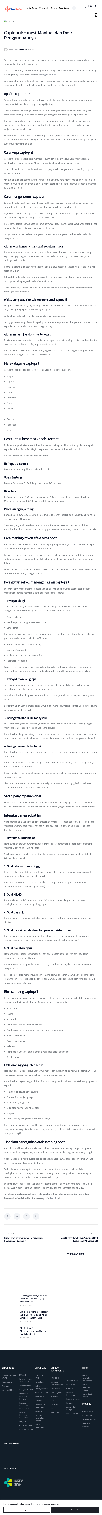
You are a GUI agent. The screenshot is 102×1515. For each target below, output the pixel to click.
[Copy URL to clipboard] (36, 1216)
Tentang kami (56, 1392)
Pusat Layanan (88, 1411)
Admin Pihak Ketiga (71, 1408)
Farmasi (69, 1403)
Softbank (54, 1404)
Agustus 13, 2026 (26, 1305)
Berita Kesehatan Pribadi (86, 1387)
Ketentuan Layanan (86, 1424)
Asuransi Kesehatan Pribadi (39, 1418)
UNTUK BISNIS (8, 1368)
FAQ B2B (22, 1421)
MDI (52, 1408)
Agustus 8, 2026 (25, 1322)
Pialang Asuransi (72, 1399)
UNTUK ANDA (40, 1368)
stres (73, 544)
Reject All (27, 1510)
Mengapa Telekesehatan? (57, 1383)
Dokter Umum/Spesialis (41, 1387)
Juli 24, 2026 (24, 1338)
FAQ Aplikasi (87, 1415)
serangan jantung (47, 74)
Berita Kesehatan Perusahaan (87, 1378)
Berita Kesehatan (39, 1426)
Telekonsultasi (25, 1385)
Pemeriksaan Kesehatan (40, 1406)
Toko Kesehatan (41, 1392)
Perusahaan (7, 1382)
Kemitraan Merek (26, 1429)
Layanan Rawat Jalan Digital (25, 1380)
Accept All (75, 1510)
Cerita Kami (55, 1388)
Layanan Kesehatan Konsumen (23, 1415)
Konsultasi (39, 1382)
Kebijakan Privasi (88, 1419)
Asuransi (5, 1386)
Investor (54, 1396)
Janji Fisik (39, 1411)
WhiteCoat (55, 1412)
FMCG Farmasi (72, 1413)
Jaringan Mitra (8, 1390)
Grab (52, 1400)
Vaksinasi (38, 1400)
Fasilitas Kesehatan (70, 1393)
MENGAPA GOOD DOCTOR (57, 1369)
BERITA (85, 1368)
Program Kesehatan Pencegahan (24, 1406)
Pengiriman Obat (26, 1389)
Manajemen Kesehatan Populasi (24, 1396)
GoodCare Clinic (25, 1425)
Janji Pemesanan (42, 1396)
